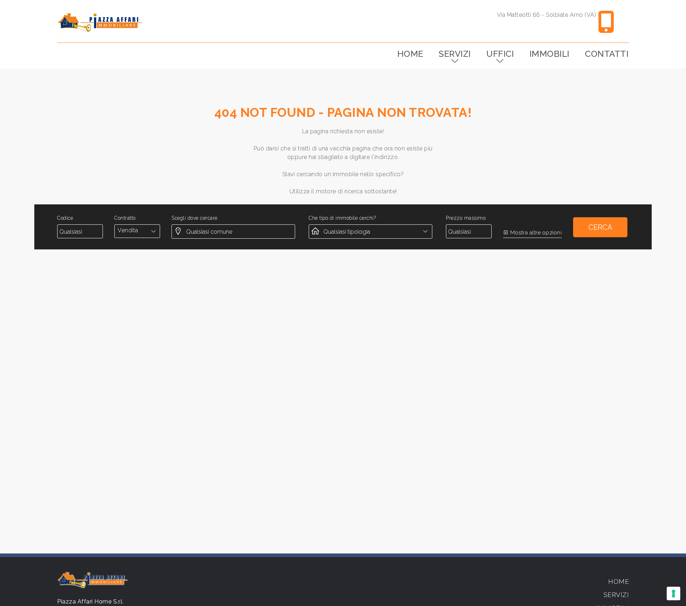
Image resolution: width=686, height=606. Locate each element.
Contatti (606, 54)
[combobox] (137, 230)
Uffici (500, 54)
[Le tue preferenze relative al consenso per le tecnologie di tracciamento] (673, 593)
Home (410, 54)
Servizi (455, 54)
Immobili (550, 54)
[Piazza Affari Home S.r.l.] (100, 22)
